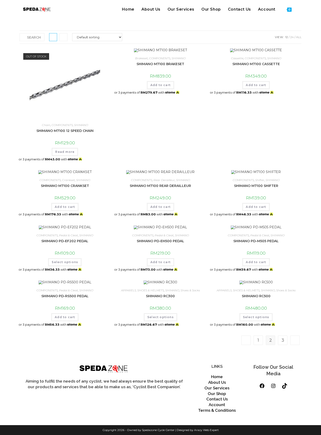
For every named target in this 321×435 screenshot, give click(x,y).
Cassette (237, 58)
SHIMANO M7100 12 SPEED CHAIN (65, 131)
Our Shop (217, 393)
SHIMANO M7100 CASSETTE (256, 64)
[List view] (63, 37)
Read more (64, 152)
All (298, 37)
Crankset (68, 180)
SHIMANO (81, 125)
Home (217, 376)
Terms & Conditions (217, 410)
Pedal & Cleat (68, 235)
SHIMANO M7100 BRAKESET (160, 64)
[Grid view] (53, 37)
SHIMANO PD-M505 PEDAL (256, 241)
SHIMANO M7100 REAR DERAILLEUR (160, 186)
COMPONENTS (62, 125)
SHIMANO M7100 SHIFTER (256, 186)
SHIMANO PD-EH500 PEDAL (160, 241)
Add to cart (160, 85)
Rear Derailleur (164, 180)
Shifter (259, 180)
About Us (217, 382)
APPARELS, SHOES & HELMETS (142, 290)
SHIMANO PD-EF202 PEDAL (64, 241)
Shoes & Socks (190, 290)
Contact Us (217, 399)
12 (286, 37)
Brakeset (141, 58)
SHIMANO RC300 (160, 296)
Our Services (216, 388)
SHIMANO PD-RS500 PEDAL (65, 296)
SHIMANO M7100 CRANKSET (65, 186)
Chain (46, 125)
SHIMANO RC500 (256, 296)
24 (292, 37)
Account (217, 404)
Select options (65, 262)
